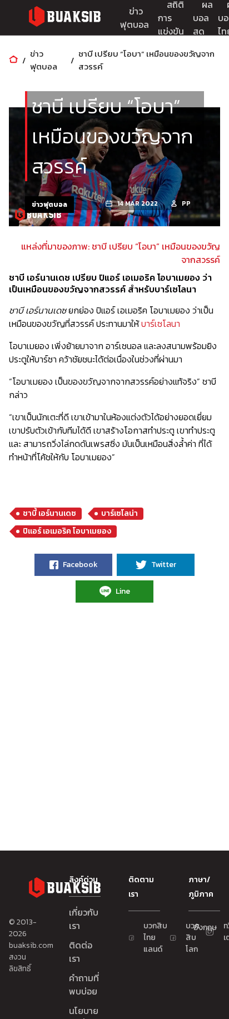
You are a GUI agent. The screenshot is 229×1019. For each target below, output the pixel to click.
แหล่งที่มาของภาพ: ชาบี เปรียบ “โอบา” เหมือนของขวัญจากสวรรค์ (120, 253)
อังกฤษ (198, 927)
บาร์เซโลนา (160, 323)
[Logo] (64, 18)
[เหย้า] (13, 60)
